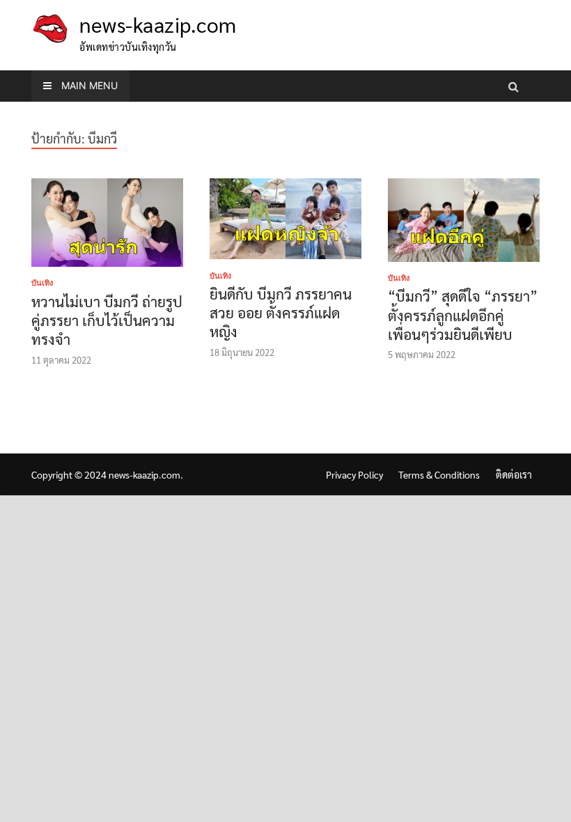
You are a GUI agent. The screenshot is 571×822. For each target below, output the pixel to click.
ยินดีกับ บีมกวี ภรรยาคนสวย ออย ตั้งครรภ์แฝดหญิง (281, 312)
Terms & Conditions (439, 474)
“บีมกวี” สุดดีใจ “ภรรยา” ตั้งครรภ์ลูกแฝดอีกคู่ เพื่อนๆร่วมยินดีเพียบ (463, 314)
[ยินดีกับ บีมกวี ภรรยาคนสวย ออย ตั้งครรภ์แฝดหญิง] (285, 221)
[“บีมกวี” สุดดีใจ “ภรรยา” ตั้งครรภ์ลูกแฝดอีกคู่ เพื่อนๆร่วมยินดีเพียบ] (464, 222)
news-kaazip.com (158, 24)
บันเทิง (42, 283)
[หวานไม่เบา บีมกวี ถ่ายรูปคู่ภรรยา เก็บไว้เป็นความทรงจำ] (107, 225)
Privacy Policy (354, 474)
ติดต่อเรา (514, 474)
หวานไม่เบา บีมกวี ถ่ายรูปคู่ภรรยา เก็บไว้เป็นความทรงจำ (106, 320)
